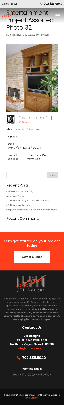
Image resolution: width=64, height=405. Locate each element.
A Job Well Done (15, 196)
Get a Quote (32, 257)
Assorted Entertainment (29, 129)
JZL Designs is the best (18, 205)
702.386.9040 (53, 4)
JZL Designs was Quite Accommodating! (28, 200)
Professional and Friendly (19, 191)
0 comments (44, 34)
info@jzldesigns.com (32, 348)
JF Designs (15, 34)
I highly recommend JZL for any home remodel (31, 209)
